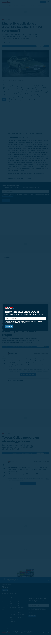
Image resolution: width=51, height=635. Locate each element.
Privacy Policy (33, 321)
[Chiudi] (46, 306)
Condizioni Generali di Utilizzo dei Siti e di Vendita (16, 322)
